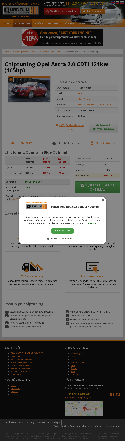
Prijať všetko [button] (62, 231)
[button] (62, 238)
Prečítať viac (91, 223)
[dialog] (62, 220)
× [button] (103, 200)
